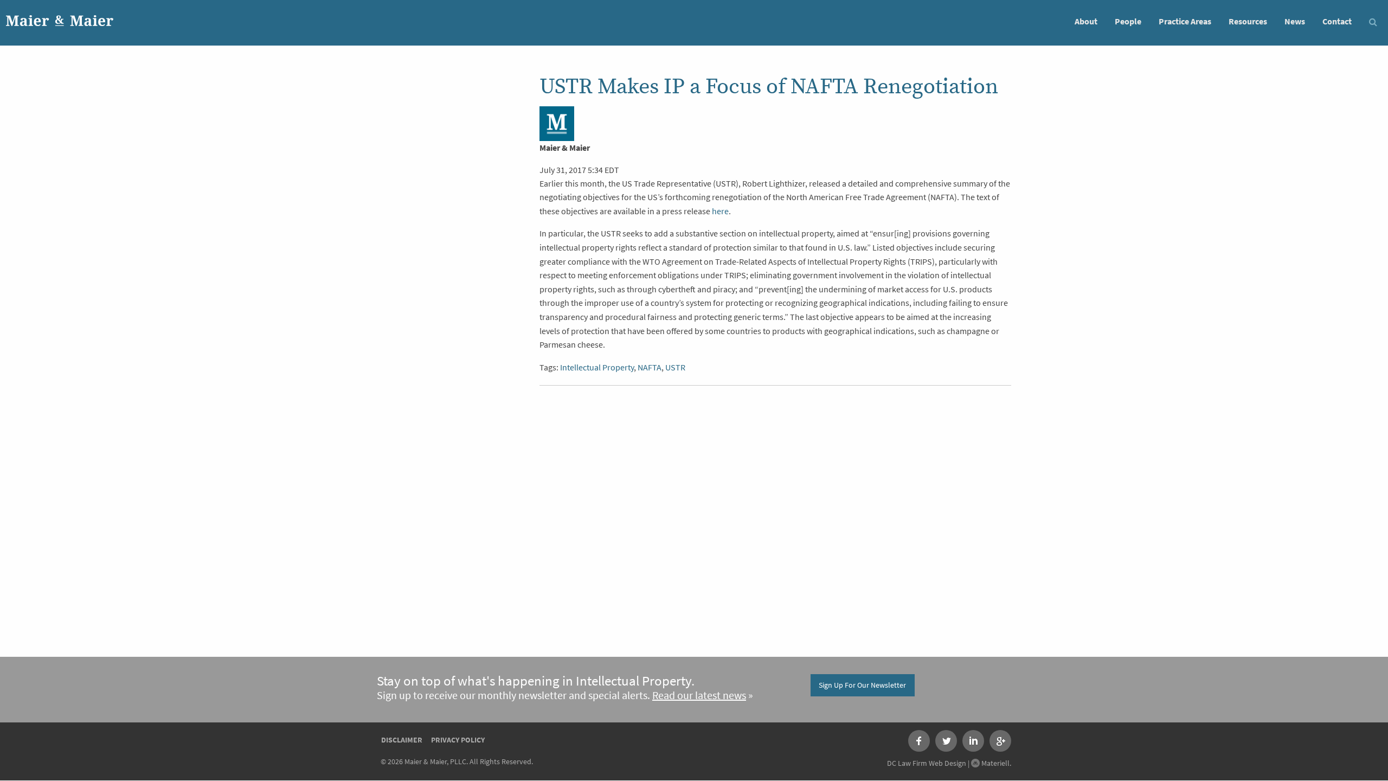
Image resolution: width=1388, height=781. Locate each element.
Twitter (946, 741)
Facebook (919, 741)
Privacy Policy (458, 739)
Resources (1248, 21)
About (1086, 21)
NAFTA (649, 367)
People (1128, 21)
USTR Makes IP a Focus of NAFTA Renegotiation (768, 86)
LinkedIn (973, 741)
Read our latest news (699, 695)
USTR (675, 367)
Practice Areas (1185, 21)
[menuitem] (1086, 21)
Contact (1337, 21)
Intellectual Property (597, 367)
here (720, 211)
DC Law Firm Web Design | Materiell (948, 763)
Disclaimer (401, 739)
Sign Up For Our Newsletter (862, 685)
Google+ (1000, 741)
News (1294, 21)
